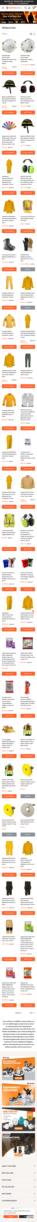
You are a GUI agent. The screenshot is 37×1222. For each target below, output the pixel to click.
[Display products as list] (34, 34)
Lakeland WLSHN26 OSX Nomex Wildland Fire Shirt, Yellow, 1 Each (9, 219)
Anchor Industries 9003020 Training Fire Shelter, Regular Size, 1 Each (27, 576)
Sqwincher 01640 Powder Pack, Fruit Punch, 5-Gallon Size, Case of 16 (28, 656)
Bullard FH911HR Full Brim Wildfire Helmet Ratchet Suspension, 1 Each (9, 100)
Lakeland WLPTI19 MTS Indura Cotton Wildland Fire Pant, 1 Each (9, 901)
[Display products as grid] (31, 34)
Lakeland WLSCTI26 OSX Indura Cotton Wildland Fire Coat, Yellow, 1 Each (27, 616)
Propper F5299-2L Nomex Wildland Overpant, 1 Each (8, 295)
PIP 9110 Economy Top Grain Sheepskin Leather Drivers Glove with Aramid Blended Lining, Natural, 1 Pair (28, 415)
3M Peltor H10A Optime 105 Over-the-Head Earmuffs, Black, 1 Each (27, 100)
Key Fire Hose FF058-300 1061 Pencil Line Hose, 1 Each (28, 822)
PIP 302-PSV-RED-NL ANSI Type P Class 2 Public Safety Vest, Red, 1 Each (27, 742)
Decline (26, 1216)
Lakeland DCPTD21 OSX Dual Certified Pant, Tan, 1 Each (8, 939)
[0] (33, 7)
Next (31, 1013)
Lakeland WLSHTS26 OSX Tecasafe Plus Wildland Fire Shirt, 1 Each (27, 296)
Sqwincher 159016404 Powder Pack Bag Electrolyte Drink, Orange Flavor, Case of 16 (28, 987)
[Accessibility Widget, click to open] (33, 611)
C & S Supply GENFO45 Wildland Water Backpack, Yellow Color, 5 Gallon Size (8, 744)
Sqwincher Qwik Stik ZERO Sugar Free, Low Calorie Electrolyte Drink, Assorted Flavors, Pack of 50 (9, 140)
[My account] (29, 8)
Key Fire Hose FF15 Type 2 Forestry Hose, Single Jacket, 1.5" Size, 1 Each (28, 783)
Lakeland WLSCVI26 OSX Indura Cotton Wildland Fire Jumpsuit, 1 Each (8, 495)
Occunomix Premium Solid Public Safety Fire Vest (28, 218)
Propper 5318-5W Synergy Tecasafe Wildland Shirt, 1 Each (8, 413)
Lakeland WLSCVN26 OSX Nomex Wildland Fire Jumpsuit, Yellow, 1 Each (28, 334)
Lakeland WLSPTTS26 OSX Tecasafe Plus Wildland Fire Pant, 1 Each (9, 617)
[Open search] (25, 8)
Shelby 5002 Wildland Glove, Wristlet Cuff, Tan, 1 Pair (27, 258)
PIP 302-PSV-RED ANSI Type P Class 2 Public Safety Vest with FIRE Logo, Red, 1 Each (9, 784)
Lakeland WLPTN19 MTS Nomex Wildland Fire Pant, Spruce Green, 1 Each (28, 901)
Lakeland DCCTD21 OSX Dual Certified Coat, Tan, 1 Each (27, 494)
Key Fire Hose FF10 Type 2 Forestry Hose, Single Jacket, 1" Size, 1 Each (9, 823)
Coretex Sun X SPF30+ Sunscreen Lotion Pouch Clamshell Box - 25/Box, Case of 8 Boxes (8, 702)
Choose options (9, 73)
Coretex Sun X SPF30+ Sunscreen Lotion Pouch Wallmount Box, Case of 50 (28, 456)
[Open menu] (3, 8)
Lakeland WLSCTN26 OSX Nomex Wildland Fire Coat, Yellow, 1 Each (9, 373)
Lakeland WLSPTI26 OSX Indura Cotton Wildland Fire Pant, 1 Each (9, 861)
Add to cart (28, 112)
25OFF (15, 3)
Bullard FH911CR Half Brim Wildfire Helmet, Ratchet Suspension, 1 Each (28, 139)
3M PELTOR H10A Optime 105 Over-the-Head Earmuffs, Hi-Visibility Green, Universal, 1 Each (27, 180)
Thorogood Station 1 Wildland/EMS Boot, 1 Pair (9, 257)
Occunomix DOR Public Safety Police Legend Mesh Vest (8, 532)
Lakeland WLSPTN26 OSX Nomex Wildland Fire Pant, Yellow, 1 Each (9, 455)
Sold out (27, 269)
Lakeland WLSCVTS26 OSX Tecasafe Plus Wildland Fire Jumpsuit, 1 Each (7, 180)
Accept (11, 1216)
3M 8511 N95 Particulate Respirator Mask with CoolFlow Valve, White (9, 60)
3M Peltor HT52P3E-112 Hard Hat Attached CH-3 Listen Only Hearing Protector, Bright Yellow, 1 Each (27, 535)
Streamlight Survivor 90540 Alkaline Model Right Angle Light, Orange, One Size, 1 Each (28, 701)
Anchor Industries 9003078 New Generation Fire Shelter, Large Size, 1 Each (9, 577)
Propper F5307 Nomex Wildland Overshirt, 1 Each (7, 333)
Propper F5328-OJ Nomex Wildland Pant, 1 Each (27, 372)
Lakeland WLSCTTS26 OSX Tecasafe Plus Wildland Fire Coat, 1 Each (28, 862)
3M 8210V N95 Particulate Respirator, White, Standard (27, 58)
